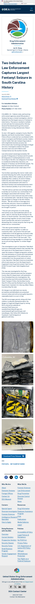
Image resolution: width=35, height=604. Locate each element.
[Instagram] (24, 587)
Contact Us (6, 496)
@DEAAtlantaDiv (17, 52)
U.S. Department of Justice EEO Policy (24, 547)
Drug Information (24, 508)
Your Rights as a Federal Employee (24, 560)
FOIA (19, 516)
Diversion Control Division (24, 497)
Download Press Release (9, 98)
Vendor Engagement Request (9, 555)
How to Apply (6, 522)
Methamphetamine (17, 464)
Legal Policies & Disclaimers (23, 536)
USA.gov (21, 551)
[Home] (14, 9)
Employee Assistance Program (25, 513)
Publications (22, 519)
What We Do (22, 484)
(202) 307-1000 (17, 595)
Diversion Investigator (9, 511)
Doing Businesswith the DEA (7, 530)
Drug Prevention (23, 493)
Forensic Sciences (24, 488)
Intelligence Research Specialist (9, 518)
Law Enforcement (24, 491)
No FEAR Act (22, 540)
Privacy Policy (22, 543)
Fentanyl (5, 464)
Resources (21, 505)
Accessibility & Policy (25, 532)
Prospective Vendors (9, 540)
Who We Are (6, 484)
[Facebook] (11, 587)
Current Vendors (7, 537)
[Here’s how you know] (17, 2)
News (20, 501)
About (4, 488)
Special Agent (7, 508)
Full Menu (31, 9)
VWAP (20, 525)
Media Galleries (23, 522)
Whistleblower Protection (23, 555)
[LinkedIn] (20, 587)
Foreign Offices (7, 493)
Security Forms (7, 546)
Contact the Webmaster (17, 597)
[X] (15, 587)
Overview (5, 534)
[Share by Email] (21, 477)
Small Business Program (7, 550)
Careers (5, 505)
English (25, 3)
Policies (20, 529)
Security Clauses (8, 543)
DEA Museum (6, 499)
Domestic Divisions (8, 491)
